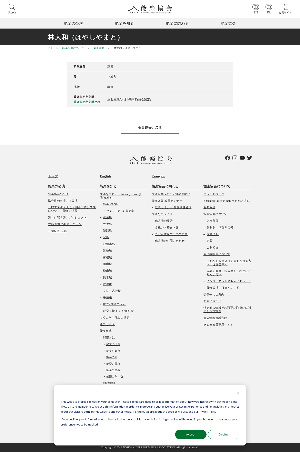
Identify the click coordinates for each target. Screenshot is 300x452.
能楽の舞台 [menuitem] (113, 350)
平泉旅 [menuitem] (107, 297)
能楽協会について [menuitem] (217, 186)
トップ (53, 176)
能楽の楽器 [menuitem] (113, 370)
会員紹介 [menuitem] (213, 247)
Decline (224, 434)
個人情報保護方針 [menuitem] (215, 318)
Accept (191, 434)
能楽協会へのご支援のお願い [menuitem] (171, 194)
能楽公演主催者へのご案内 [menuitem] (224, 287)
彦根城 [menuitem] (107, 257)
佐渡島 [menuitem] (107, 217)
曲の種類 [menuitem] (109, 383)
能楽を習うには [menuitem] (162, 214)
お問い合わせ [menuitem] (212, 301)
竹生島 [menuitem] (107, 224)
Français (158, 176)
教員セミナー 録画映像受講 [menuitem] (173, 207)
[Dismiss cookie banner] (238, 393)
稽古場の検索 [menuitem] (164, 220)
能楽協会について (73, 48)
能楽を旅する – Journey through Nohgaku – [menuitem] (120, 196)
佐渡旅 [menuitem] (107, 284)
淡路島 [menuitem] (107, 230)
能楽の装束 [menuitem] (113, 363)
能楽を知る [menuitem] (108, 186)
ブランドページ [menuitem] (213, 194)
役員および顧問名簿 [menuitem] (220, 227)
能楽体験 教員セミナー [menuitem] (167, 200)
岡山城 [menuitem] (107, 264)
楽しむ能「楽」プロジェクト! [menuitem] (68, 217)
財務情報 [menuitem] (213, 234)
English (105, 176)
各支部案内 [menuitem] (214, 220)
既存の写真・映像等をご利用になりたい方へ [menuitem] (229, 272)
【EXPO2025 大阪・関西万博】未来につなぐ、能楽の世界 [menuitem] (72, 209)
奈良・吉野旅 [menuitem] (112, 290)
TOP (50, 48)
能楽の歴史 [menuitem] (113, 344)
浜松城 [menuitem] (107, 250)
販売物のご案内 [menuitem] (213, 294)
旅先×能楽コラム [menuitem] (114, 304)
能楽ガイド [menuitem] (107, 324)
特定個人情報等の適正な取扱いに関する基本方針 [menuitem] (227, 309)
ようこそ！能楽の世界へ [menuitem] (116, 317)
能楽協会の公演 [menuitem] (58, 194)
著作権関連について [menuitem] (216, 254)
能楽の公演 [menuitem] (56, 186)
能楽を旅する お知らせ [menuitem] (118, 310)
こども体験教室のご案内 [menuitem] (171, 234)
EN (256, 12)
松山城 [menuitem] (107, 270)
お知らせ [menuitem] (209, 207)
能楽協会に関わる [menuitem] (165, 186)
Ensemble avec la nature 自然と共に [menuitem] (226, 200)
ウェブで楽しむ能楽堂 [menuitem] (120, 210)
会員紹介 (98, 48)
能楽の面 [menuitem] (111, 357)
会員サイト (285, 12)
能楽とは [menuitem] (109, 337)
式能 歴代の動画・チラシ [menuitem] (65, 224)
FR (269, 12)
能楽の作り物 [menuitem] (114, 376)
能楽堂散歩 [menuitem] (110, 204)
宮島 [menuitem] (106, 237)
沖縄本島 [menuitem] (109, 244)
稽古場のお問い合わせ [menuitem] (170, 240)
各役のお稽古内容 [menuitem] (167, 227)
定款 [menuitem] (210, 240)
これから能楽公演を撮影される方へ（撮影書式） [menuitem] (229, 262)
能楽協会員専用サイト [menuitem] (218, 324)
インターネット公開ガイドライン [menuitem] (229, 281)
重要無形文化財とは (87, 102)
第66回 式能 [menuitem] (59, 231)
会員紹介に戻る (150, 127)
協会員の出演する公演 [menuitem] (63, 200)
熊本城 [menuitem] (107, 277)
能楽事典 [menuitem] (106, 330)
